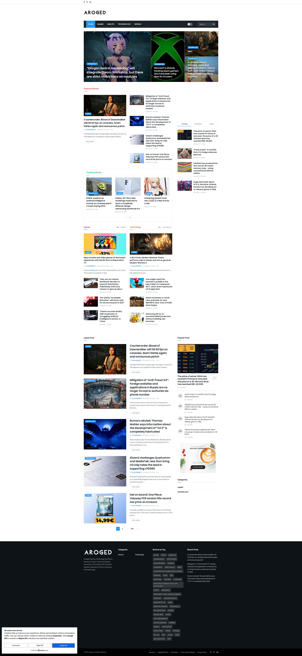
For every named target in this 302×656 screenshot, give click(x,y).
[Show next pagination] (137, 529)
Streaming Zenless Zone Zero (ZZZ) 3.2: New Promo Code (156, 201)
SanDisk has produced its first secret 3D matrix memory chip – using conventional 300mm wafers (205, 168)
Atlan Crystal (171, 559)
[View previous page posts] (126, 217)
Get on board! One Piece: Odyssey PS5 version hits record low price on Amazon (159, 157)
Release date (158, 615)
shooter (156, 627)
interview (167, 579)
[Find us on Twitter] (87, 2)
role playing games (160, 619)
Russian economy (160, 623)
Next (190, 51)
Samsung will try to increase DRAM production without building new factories (158, 318)
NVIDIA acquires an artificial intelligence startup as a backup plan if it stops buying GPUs (98, 202)
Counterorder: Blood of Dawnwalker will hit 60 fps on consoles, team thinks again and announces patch (104, 123)
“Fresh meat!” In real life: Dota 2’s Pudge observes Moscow (205, 152)
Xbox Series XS (159, 639)
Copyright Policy (163, 652)
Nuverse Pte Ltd (159, 602)
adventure (172, 555)
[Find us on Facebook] (84, 2)
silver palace (166, 627)
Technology (124, 24)
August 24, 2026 (106, 81)
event (165, 575)
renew (168, 615)
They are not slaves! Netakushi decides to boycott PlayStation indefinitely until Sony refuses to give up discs (111, 284)
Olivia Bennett (94, 81)
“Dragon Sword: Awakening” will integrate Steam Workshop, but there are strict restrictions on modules (115, 72)
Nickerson (157, 598)
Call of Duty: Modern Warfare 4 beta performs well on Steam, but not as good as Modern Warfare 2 (150, 260)
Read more (91, 141)
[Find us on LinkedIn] (90, 2)
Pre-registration (159, 610)
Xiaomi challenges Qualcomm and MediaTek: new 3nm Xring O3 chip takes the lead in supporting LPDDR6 (158, 141)
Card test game (159, 563)
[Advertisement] (198, 101)
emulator (157, 575)
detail (180, 567)
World (137, 24)
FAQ (171, 575)
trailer (170, 635)
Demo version (170, 567)
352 (132, 529)
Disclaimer (174, 652)
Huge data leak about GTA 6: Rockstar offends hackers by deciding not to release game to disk (204, 186)
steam (168, 631)
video (177, 635)
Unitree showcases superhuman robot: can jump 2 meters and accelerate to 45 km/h (201, 431)
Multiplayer (166, 590)
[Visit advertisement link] (198, 458)
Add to (163, 555)
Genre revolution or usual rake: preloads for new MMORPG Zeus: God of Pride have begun (159, 301)
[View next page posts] (130, 217)
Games (100, 24)
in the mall (177, 579)
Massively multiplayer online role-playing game (166, 584)
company (171, 563)
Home (90, 24)
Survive (156, 635)
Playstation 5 (174, 606)
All (118, 227)
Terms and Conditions (187, 652)
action (156, 555)
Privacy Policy (202, 652)
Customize (16, 645)
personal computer (160, 606)
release (170, 610)
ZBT (169, 639)
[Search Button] (214, 24)
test (163, 635)
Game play (157, 579)
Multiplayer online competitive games (167, 594)
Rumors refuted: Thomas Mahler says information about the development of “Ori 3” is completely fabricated (158, 122)
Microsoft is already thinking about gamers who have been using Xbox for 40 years (166, 72)
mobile (156, 590)
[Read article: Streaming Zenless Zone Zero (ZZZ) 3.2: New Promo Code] (157, 187)
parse (170, 602)
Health (110, 24)
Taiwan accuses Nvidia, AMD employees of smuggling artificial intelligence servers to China (111, 316)
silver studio (158, 631)
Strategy (176, 631)
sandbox (172, 623)
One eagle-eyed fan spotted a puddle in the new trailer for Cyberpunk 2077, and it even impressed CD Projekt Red (159, 284)
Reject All (40, 645)
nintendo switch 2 (170, 598)
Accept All (63, 645)
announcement (159, 559)
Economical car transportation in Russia (168, 571)
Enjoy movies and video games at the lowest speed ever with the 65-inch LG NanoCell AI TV (104, 260)
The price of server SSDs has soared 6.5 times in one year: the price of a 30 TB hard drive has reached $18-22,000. (205, 136)
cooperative (158, 567)
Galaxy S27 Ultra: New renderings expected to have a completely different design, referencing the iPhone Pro (127, 203)
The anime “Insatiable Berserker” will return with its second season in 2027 (112, 300)
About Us (152, 652)
